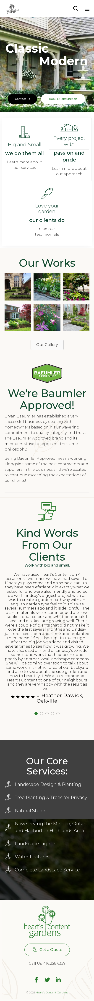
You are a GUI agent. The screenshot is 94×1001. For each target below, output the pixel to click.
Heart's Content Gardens (52, 992)
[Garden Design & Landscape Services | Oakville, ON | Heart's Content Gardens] (12, 8)
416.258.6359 (54, 963)
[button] (17, 288)
